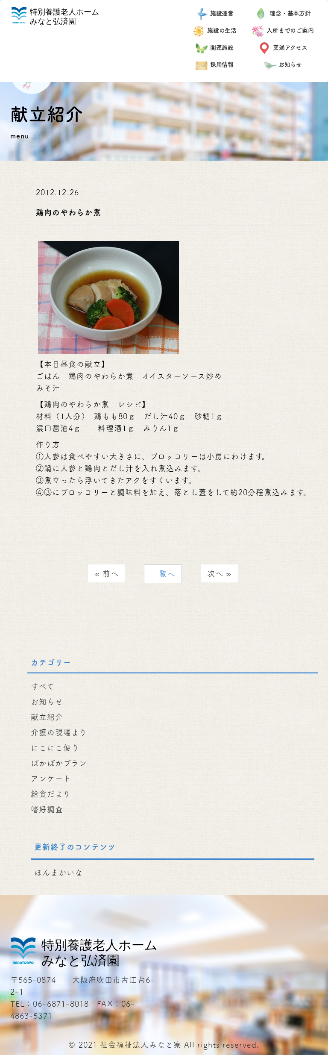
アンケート (51, 778)
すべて (43, 686)
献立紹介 (47, 717)
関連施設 (222, 47)
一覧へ (163, 574)
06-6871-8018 (61, 1004)
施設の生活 (222, 30)
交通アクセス (290, 47)
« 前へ (106, 573)
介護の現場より (59, 732)
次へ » (219, 573)
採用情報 (222, 65)
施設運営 (222, 13)
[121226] (108, 296)
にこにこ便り (55, 748)
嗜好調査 (47, 809)
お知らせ (290, 65)
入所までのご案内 (290, 30)
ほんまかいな (58, 872)
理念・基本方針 (290, 13)
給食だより (51, 794)
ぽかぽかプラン (59, 763)
